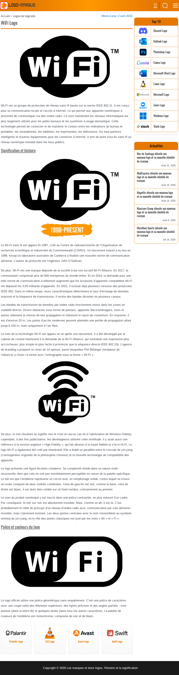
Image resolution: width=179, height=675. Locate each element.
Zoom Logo (159, 105)
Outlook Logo (160, 41)
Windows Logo (161, 116)
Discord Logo (160, 31)
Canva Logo (159, 63)
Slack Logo (159, 126)
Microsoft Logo (161, 94)
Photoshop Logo (161, 52)
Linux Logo (159, 84)
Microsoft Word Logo (164, 73)
